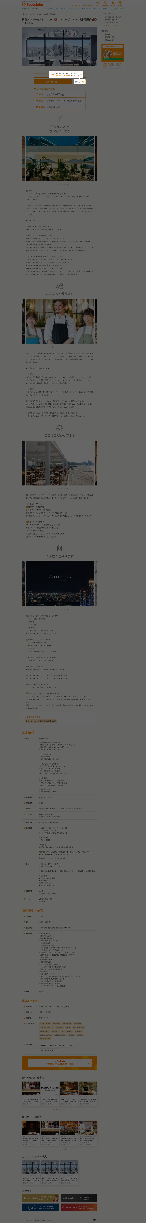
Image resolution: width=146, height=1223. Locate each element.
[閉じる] (81, 74)
